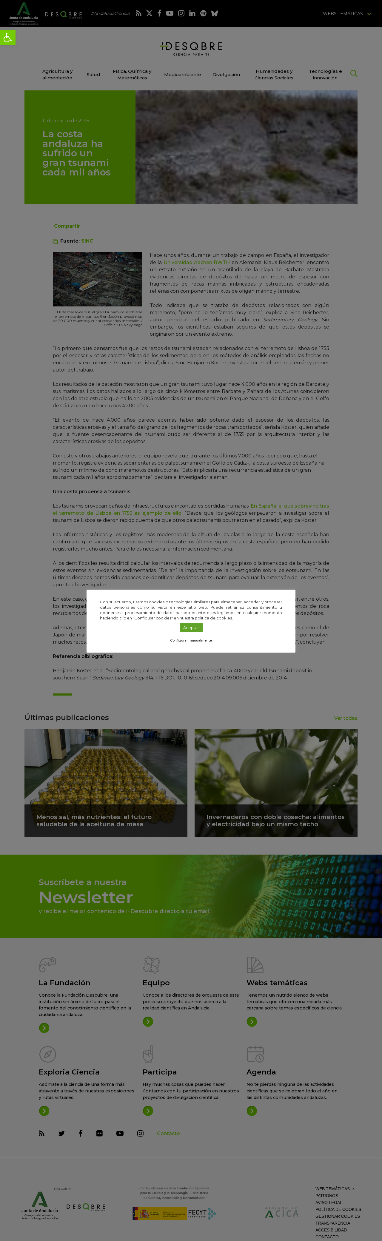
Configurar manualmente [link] (191, 640)
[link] (8, 37)
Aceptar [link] (191, 627)
